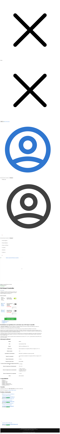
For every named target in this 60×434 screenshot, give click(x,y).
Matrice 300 (10, 422)
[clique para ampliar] (11, 268)
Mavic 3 (10, 395)
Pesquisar (11, 177)
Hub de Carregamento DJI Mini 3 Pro (8, 401)
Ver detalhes (8, 397)
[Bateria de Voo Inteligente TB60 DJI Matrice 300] (9, 421)
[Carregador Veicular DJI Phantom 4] (7, 403)
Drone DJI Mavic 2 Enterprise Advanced (15, 304)
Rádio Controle (14, 390)
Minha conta (4, 179)
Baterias (7, 395)
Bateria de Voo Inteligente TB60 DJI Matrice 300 (10, 424)
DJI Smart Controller (15, 298)
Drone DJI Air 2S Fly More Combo (15, 311)
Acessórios (9, 390)
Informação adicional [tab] (5, 321)
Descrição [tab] (3, 320)
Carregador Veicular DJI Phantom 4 (8, 406)
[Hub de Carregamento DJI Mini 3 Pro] (8, 398)
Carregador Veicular (9, 404)
